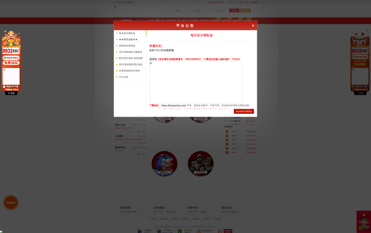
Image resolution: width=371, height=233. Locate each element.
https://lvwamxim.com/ (173, 105)
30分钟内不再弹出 (244, 111)
